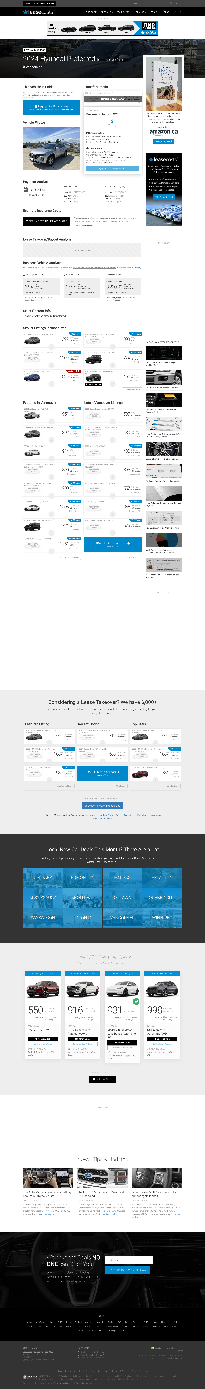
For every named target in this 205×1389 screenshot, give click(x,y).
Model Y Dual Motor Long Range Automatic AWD (121, 1033)
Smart (174, 1326)
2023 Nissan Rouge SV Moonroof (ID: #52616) (99, 372)
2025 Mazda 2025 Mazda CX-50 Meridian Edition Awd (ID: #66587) (101, 335)
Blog (167, 12)
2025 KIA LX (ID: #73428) (94, 502)
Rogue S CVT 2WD (39, 1030)
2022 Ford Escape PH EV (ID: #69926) (38, 334)
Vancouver (83, 815)
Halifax (138, 815)
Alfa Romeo (41, 1322)
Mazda (99, 1326)
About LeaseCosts (129, 1371)
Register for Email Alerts (51, 108)
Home (59, 1371)
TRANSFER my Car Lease (111, 545)
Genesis (136, 1322)
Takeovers (123, 12)
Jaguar (31, 1326)
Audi (52, 1322)
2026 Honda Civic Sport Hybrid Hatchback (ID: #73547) (101, 466)
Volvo (123, 1330)
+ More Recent (120, 786)
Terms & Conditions (86, 1371)
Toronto (74, 815)
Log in (179, 4)
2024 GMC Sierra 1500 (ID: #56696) (37, 539)
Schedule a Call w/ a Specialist (98, 1355)
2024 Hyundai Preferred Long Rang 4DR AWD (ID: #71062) (41, 731)
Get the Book (165, 141)
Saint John (97, 818)
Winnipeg (146, 815)
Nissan (146, 1326)
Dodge (111, 1322)
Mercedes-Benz (112, 1326)
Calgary (119, 815)
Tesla (91, 1330)
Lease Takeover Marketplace (38, 4)
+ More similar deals (132, 390)
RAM (166, 1326)
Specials (106, 12)
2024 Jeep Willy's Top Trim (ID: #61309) (100, 353)
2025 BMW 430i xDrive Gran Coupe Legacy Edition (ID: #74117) (42, 750)
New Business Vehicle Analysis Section (162, 528)
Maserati (89, 1326)
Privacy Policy (70, 1371)
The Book (91, 12)
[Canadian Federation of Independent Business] (166, 1350)
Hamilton (103, 815)
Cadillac (78, 1322)
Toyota (100, 1330)
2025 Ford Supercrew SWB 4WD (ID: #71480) (37, 410)
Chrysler (100, 1322)
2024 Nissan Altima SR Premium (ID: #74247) (93, 750)
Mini (125, 1326)
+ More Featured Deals (64, 786)
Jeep (40, 1326)
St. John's (108, 818)
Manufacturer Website (43, 1044)
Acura (29, 1322)
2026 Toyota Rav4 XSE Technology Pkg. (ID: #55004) (39, 372)
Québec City (162, 897)
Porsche (156, 1326)
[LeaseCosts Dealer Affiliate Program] (164, 190)
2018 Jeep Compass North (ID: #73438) (100, 483)
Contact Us (143, 1371)
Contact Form (99, 1352)
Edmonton (128, 815)
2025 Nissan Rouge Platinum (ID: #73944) (101, 409)
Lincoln (78, 1326)
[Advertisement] (164, 287)
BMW (60, 1322)
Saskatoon (156, 815)
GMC (146, 1322)
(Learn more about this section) (129, 268)
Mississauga (42, 897)
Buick (68, 1322)
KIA (47, 1326)
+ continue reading (46, 1214)
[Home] (39, 12)
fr (180, 12)
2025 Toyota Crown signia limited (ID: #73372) (40, 769)
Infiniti (175, 1322)
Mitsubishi (135, 1326)
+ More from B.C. (133, 557)
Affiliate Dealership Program (108, 1371)
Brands (140, 12)
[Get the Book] (164, 84)
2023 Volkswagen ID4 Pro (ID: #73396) (99, 520)
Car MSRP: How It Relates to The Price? (162, 387)
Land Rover (57, 1326)
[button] (51, 148)
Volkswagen (112, 1330)
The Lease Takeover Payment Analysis (162, 481)
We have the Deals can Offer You (73, 1260)
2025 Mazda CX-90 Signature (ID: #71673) (148, 768)
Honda (155, 1322)
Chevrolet (89, 1322)
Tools (154, 12)
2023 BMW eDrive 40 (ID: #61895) (36, 502)
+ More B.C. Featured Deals (68, 557)
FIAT (119, 1322)
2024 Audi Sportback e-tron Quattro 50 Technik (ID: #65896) (38, 354)
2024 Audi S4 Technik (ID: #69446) (37, 446)
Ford (127, 1322)
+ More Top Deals (171, 786)
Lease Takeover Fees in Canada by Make (163, 459)
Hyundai (165, 1322)
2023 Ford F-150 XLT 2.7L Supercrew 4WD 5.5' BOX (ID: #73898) (101, 429)
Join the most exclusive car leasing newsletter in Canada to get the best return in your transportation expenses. (72, 1277)
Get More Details (43, 1039)
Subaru (82, 1330)
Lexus (68, 1326)
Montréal (82, 897)
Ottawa (111, 815)
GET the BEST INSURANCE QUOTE (47, 221)
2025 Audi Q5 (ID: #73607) (95, 446)
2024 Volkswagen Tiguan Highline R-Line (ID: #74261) (94, 731)
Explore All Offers (103, 1079)
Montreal (93, 815)
